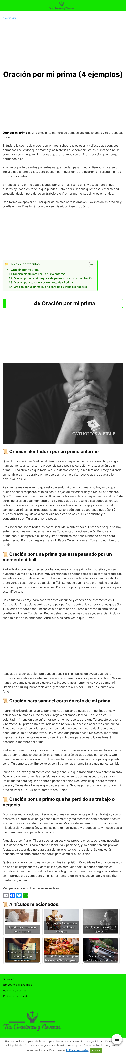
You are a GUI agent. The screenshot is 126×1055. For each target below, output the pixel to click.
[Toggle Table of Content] (90, 264)
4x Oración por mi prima (23, 269)
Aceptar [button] (96, 1050)
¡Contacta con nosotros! (18, 984)
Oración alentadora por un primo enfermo (39, 274)
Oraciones (9, 18)
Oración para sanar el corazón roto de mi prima (43, 282)
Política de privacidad (16, 996)
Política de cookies (14, 990)
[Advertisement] (63, 45)
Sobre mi (8, 979)
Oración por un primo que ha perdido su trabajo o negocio (50, 286)
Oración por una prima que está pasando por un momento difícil (54, 278)
